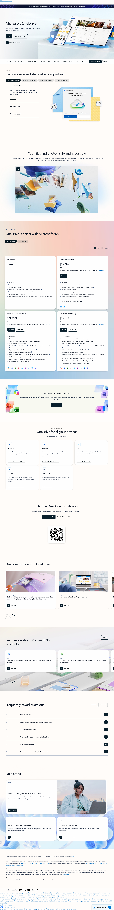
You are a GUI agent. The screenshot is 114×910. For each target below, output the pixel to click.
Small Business (72, 899)
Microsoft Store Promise (43, 895)
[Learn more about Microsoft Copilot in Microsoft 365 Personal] (9, 347)
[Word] (12, 368)
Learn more (82, 6)
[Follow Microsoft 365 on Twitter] (24, 890)
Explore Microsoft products (75, 893)
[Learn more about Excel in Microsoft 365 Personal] (15, 345)
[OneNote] (25, 368)
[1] (6, 859)
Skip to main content (6, 1)
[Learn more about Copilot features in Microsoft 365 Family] (88, 349)
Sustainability (3, 903)
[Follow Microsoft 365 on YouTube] (28, 890)
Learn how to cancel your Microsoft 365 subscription (35, 863)
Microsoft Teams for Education (93, 895)
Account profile (96, 893)
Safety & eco (59, 909)
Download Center (105, 893)
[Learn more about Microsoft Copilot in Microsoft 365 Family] (62, 347)
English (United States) (6, 905)
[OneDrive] (64, 306)
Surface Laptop (11, 893)
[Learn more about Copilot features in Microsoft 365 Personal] (36, 349)
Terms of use (45, 909)
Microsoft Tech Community (17, 901)
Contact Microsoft (23, 909)
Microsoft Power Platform (40, 899)
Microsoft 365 (29, 899)
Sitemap (16, 909)
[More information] (21, 287)
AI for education (61, 897)
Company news (73, 901)
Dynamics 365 (21, 899)
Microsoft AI (3, 899)
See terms (101, 270)
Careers (58, 901)
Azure (78, 899)
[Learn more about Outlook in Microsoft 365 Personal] (27, 345)
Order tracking (21, 895)
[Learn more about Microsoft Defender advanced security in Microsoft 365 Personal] (49, 354)
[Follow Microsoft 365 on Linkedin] (20, 890)
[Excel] (15, 368)
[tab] (13, 80)
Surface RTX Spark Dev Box (33, 893)
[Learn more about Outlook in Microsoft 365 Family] (79, 345)
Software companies (42, 901)
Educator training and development (30, 897)
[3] (6, 877)
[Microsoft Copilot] (8, 368)
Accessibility (109, 901)
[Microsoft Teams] (35, 368)
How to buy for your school (13, 897)
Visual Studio (51, 901)
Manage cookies (37, 909)
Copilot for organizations (47, 893)
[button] (18, 169)
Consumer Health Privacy (7, 909)
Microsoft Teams (51, 899)
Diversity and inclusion (100, 901)
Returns (15, 895)
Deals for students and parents (48, 897)
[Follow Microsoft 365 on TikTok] (36, 890)
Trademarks (52, 909)
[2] (6, 868)
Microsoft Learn (95, 899)
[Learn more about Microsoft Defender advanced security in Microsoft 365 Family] (62, 356)
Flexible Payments (55, 895)
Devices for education (79, 895)
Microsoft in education (67, 895)
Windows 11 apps (87, 893)
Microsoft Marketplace (31, 901)
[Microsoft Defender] (32, 368)
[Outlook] (61, 306)
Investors (91, 901)
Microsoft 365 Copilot (62, 899)
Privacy (31, 909)
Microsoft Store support (6, 895)
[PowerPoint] (18, 368)
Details (73, 856)
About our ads (72, 909)
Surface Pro (3, 893)
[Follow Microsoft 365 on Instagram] (32, 890)
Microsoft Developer (85, 899)
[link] (8, 62)
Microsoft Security (12, 899)
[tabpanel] (57, 111)
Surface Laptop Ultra (20, 893)
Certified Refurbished (31, 895)
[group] (30, 589)
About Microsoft (64, 901)
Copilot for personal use (61, 893)
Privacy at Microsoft (83, 901)
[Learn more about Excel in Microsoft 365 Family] (68, 345)
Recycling (65, 909)
